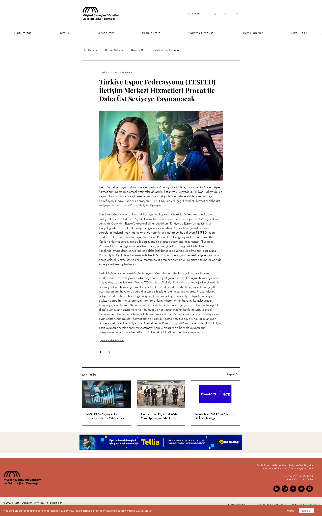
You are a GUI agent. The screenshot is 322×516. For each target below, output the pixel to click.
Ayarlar (290, 510)
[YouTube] (309, 488)
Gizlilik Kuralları (144, 510)
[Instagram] (285, 488)
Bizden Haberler (114, 50)
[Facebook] (293, 488)
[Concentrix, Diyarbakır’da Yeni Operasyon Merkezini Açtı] (161, 394)
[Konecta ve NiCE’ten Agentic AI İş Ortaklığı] (215, 394)
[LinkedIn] (276, 488)
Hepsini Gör (233, 374)
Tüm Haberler (90, 50)
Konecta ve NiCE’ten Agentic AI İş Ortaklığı (214, 416)
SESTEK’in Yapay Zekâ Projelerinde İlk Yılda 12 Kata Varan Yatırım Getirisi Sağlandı (106, 416)
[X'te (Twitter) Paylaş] (108, 351)
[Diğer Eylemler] (221, 73)
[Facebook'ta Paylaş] (100, 351)
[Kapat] (318, 510)
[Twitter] (301, 488)
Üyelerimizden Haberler (165, 50)
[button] (23, 32)
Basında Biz (138, 50)
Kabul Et (306, 510)
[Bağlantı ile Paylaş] (117, 351)
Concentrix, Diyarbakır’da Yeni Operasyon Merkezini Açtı (159, 416)
